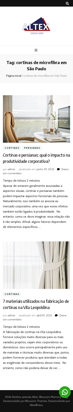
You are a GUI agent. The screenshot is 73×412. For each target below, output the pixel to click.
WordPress (36, 405)
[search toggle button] (67, 3)
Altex (35, 397)
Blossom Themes (36, 401)
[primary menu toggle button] (36, 50)
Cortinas (12, 147)
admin (11, 169)
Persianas (32, 147)
